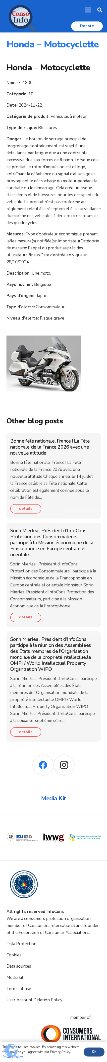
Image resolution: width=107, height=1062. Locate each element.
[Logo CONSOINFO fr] (20, 16)
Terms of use (18, 989)
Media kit (14, 977)
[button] (99, 10)
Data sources (18, 966)
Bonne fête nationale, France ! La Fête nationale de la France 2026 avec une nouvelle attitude (50, 447)
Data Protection (21, 944)
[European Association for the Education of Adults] (85, 825)
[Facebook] (43, 765)
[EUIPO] (22, 825)
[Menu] (88, 10)
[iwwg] (53, 825)
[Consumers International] (71, 1034)
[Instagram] (64, 765)
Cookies (13, 955)
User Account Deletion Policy (34, 1000)
